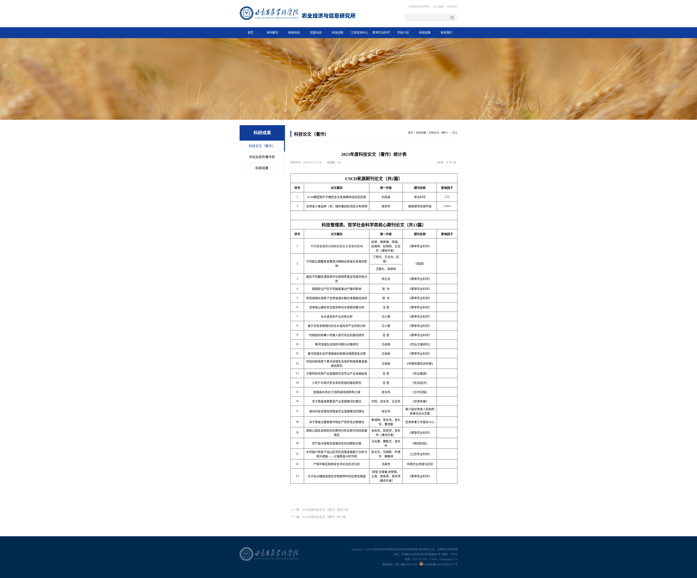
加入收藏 (438, 6)
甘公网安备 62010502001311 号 (440, 564)
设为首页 (452, 6)
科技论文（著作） (439, 132)
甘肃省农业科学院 (419, 6)
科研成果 (421, 132)
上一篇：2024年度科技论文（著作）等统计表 (319, 509)
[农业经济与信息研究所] (303, 18)
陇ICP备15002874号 (406, 564)
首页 (410, 132)
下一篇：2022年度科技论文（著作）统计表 (318, 516)
